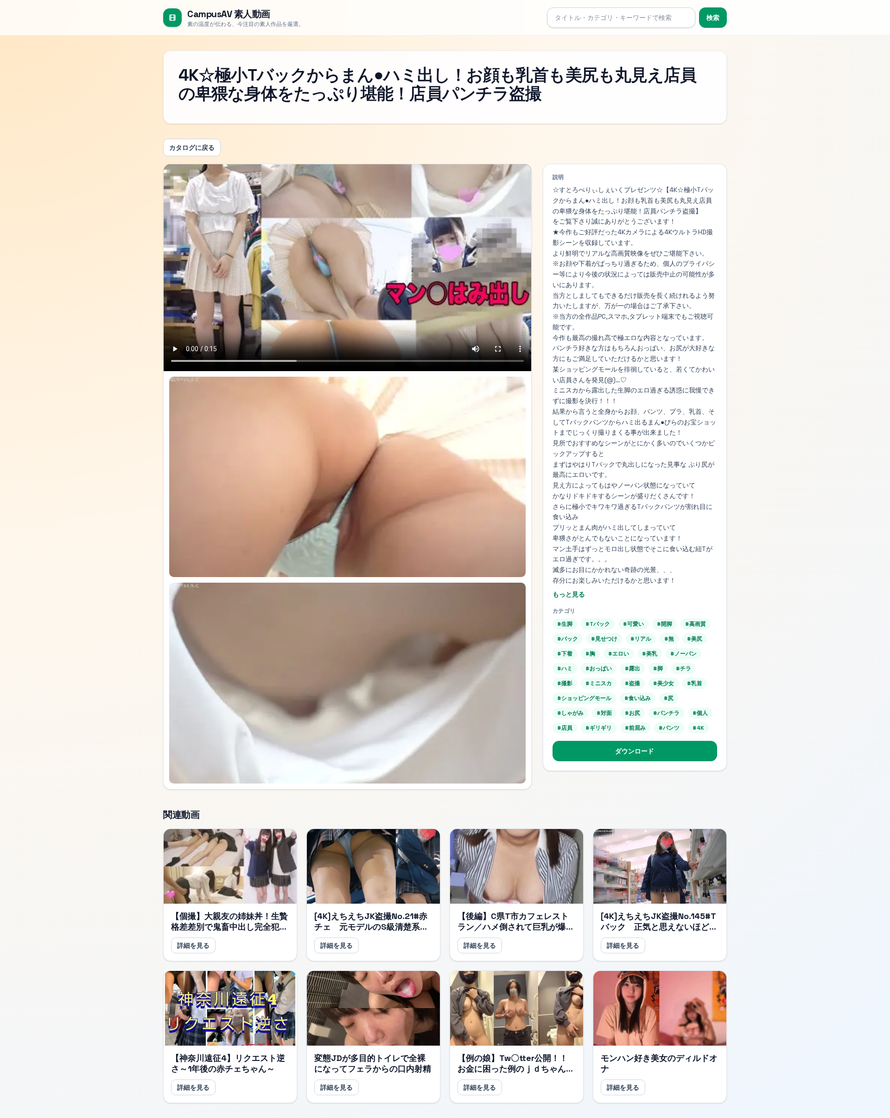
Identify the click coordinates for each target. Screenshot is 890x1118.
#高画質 (695, 624)
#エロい (618, 653)
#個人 (700, 713)
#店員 (564, 728)
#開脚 (664, 624)
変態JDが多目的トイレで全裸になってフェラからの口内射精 (372, 1063)
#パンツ (669, 728)
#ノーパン (683, 653)
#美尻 (694, 639)
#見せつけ (604, 639)
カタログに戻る (192, 147)
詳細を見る (193, 945)
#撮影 (564, 683)
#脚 (658, 668)
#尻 (669, 698)
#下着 (564, 653)
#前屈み (635, 728)
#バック (567, 639)
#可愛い (633, 624)
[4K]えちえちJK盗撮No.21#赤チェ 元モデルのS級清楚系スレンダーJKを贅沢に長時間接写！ (371, 932)
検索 (712, 17)
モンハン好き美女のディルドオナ (659, 1063)
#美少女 (663, 683)
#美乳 (649, 653)
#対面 (604, 713)
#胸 (590, 653)
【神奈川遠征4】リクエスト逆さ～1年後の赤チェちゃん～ (228, 1063)
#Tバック (597, 624)
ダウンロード (634, 751)
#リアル (640, 639)
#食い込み (637, 698)
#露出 (632, 668)
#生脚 (564, 624)
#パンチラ (666, 713)
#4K (698, 728)
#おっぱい (598, 668)
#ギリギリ (598, 728)
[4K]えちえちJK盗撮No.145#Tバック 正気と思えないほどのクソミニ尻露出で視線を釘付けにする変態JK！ (659, 932)
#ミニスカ (598, 683)
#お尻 (632, 713)
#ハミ (564, 668)
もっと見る (569, 594)
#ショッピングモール (584, 698)
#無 (669, 639)
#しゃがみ (570, 713)
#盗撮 (632, 683)
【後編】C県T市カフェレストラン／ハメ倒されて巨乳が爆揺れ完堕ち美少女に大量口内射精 (516, 926)
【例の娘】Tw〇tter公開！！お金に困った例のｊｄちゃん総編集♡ (516, 1068)
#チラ (683, 668)
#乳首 (694, 683)
